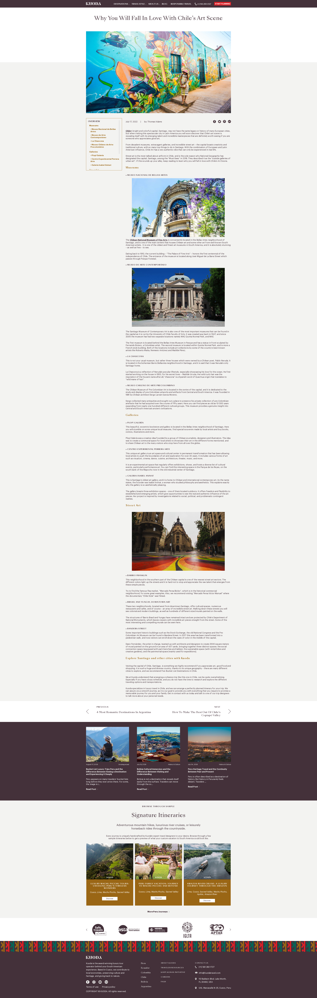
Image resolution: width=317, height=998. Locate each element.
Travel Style (138, 4)
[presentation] (87, 929)
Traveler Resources (172, 968)
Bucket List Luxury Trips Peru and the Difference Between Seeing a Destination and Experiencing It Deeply (106, 771)
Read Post (91, 789)
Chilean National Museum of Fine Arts (149, 240)
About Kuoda (168, 963)
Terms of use (92, 987)
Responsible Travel (181, 4)
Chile (128, 131)
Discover (109, 899)
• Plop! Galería (97, 155)
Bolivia (144, 981)
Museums (93, 126)
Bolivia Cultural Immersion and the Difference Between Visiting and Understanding (153, 771)
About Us (153, 4)
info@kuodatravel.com (209, 973)
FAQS (163, 982)
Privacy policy (108, 987)
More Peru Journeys (157, 912)
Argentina (146, 986)
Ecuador (145, 967)
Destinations (121, 4)
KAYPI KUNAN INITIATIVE (173, 972)
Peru (143, 963)
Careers (165, 977)
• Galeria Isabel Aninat (101, 165)
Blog (164, 4)
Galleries (93, 152)
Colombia (146, 972)
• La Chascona (97, 141)
